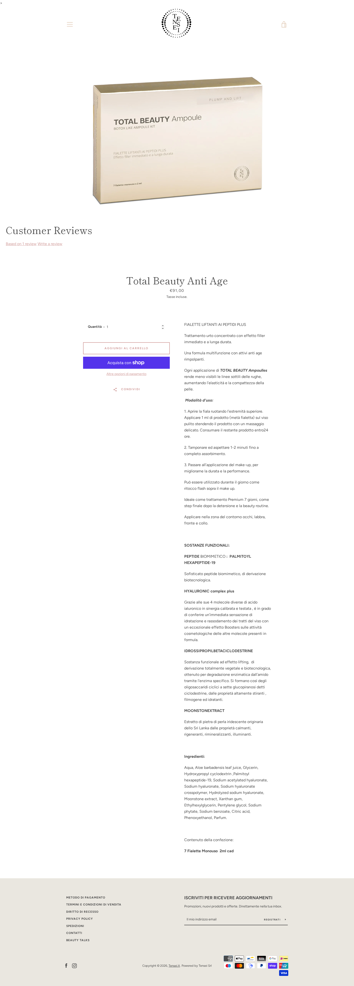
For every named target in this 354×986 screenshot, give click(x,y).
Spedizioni (75, 926)
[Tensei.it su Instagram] (74, 965)
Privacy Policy (79, 918)
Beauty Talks (78, 940)
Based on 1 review (21, 243)
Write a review (50, 243)
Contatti (74, 933)
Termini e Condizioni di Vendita (93, 904)
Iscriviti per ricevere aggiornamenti (228, 897)
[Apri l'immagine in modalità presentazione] (177, 140)
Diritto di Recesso (82, 911)
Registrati (272, 919)
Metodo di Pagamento (85, 897)
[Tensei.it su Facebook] (66, 965)
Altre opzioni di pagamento (126, 374)
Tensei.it (174, 965)
